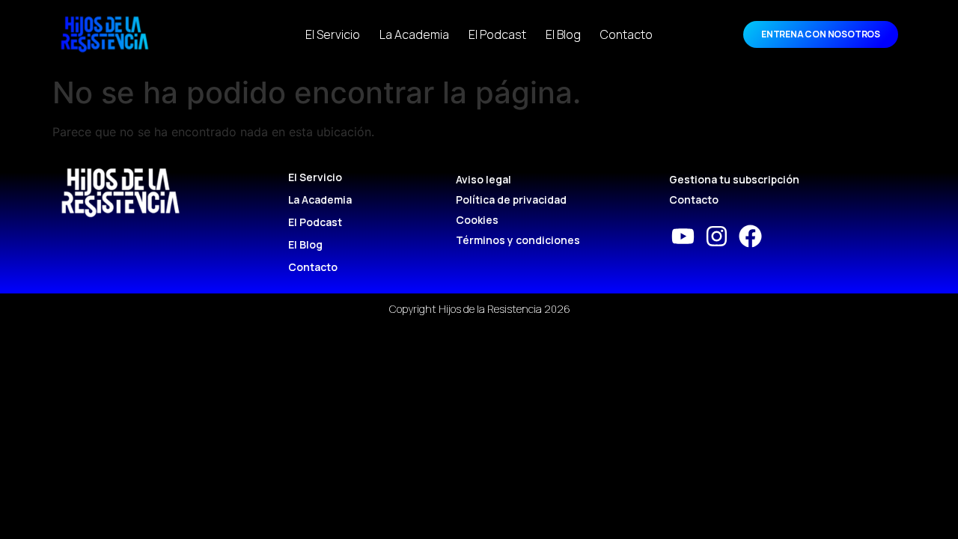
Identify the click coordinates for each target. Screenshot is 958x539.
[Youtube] (683, 236)
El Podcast (497, 34)
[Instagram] (716, 236)
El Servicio (332, 34)
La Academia (414, 34)
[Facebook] (750, 236)
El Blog (563, 34)
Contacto (626, 34)
